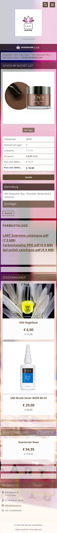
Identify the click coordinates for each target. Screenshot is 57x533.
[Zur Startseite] (28, 19)
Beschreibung (11, 186)
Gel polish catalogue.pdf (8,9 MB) (28, 250)
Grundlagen (10, 203)
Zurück (8, 213)
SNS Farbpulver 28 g (41, 55)
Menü (52, 4)
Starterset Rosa (28, 442)
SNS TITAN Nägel (21, 55)
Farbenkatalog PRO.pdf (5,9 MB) (28, 245)
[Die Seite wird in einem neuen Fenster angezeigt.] (28, 98)
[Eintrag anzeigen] (28, 301)
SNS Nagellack (28, 322)
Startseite (7, 55)
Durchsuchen (45, 4)
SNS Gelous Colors (11, 57)
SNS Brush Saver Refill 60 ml (28, 398)
